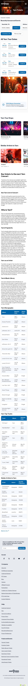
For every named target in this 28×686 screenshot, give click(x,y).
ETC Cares (4, 576)
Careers (3, 582)
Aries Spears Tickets (6, 662)
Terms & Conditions (6, 613)
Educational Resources (7, 630)
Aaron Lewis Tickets (6, 651)
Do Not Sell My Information (7, 622)
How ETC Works (5, 627)
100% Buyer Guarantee (7, 570)
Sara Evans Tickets (5, 653)
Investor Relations (5, 599)
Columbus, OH (6, 33)
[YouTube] (19, 558)
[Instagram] (14, 558)
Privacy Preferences (6, 633)
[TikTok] (24, 558)
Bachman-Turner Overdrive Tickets (9, 656)
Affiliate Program (5, 585)
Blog (2, 579)
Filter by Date (17, 33)
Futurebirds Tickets (6, 659)
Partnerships (4, 587)
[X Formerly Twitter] (8, 558)
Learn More (21, 106)
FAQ (2, 610)
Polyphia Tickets (5, 645)
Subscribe (22, 548)
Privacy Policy (4, 616)
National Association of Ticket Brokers (10, 593)
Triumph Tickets (5, 642)
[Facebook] (3, 558)
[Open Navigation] (26, 4)
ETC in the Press (5, 596)
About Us (3, 568)
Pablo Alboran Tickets (6, 648)
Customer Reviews (6, 573)
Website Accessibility (6, 625)
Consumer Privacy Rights (7, 619)
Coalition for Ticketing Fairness (8, 590)
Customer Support (6, 608)
